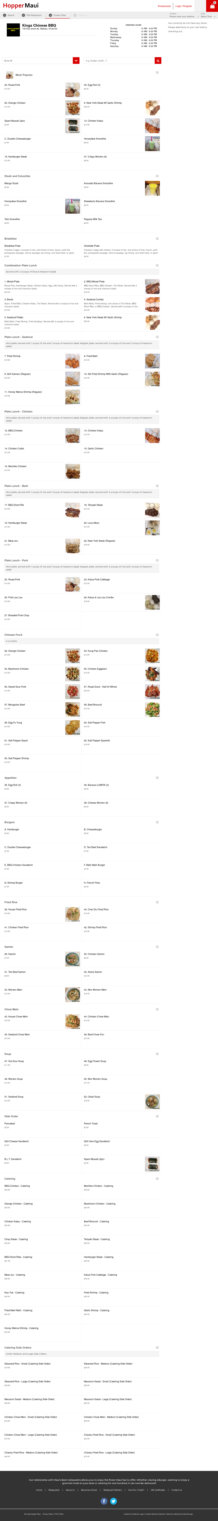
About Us (70, 1490)
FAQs (61, 1514)
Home (39, 1490)
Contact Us (176, 1490)
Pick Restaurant (32, 15)
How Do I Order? (136, 1490)
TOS (56, 1514)
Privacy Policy (48, 1514)
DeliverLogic (188, 1514)
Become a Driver (89, 1490)
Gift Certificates (158, 1490)
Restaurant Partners (113, 1490)
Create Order (58, 15)
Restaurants (53, 1490)
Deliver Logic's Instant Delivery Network (149, 1514)
